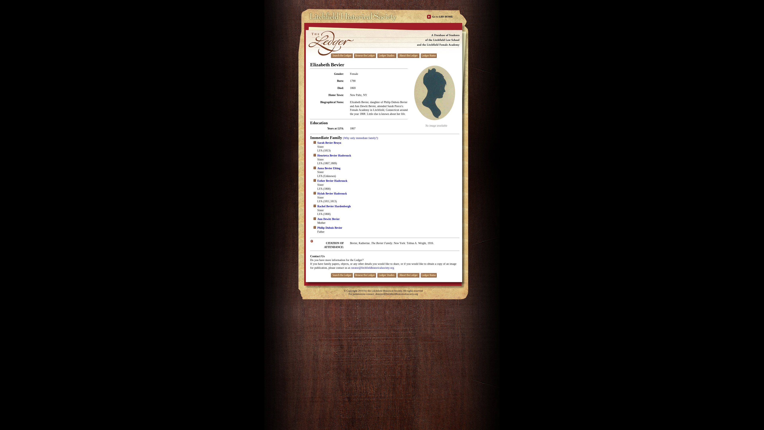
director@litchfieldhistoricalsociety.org (396, 294)
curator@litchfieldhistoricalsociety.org (372, 267)
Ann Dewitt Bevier (328, 219)
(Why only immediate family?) (360, 138)
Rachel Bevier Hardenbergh (334, 206)
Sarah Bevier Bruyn (329, 142)
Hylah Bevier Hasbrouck (332, 193)
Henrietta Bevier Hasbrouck (334, 155)
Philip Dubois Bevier (329, 227)
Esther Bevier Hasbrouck (332, 180)
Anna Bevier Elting (328, 168)
